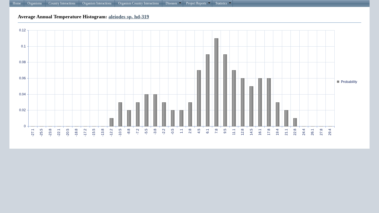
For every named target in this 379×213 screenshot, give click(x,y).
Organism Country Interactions (138, 3)
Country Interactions (62, 3)
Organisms (34, 3)
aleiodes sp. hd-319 (128, 16)
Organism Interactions (97, 3)
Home (17, 3)
